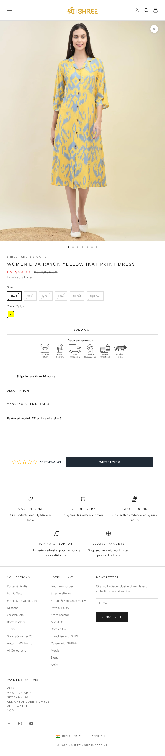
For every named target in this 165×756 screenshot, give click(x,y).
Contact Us (58, 629)
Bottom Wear (16, 622)
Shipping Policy (61, 593)
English (98, 736)
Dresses (12, 608)
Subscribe (112, 617)
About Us (57, 622)
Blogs (54, 657)
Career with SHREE (64, 643)
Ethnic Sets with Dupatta (23, 601)
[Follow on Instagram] (20, 723)
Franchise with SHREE (66, 636)
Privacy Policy (60, 608)
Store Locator (60, 615)
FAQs (54, 665)
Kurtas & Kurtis (17, 586)
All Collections (16, 650)
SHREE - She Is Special (27, 256)
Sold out (82, 329)
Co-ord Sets (15, 615)
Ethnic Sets (14, 593)
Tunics (11, 629)
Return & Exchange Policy (68, 601)
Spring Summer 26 (19, 636)
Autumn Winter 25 (19, 643)
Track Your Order (62, 586)
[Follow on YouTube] (31, 723)
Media (55, 650)
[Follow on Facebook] (9, 723)
